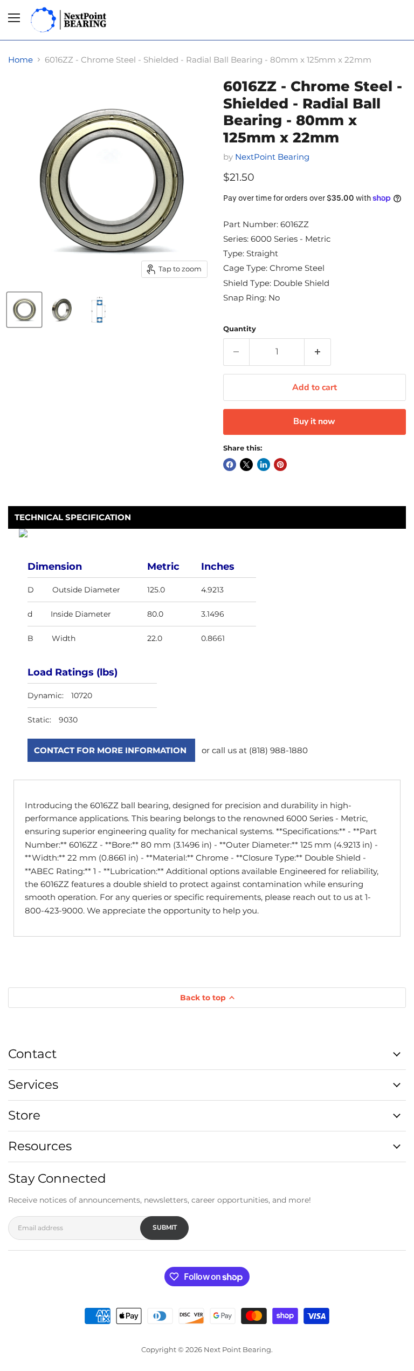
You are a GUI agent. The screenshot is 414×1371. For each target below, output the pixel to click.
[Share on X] (246, 464)
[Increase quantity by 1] (318, 351)
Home (20, 59)
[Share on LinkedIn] (263, 464)
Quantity (239, 329)
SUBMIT (165, 1227)
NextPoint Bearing (272, 157)
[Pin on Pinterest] (280, 464)
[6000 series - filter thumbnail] (24, 309)
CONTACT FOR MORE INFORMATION (110, 750)
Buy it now (314, 421)
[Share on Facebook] (229, 464)
